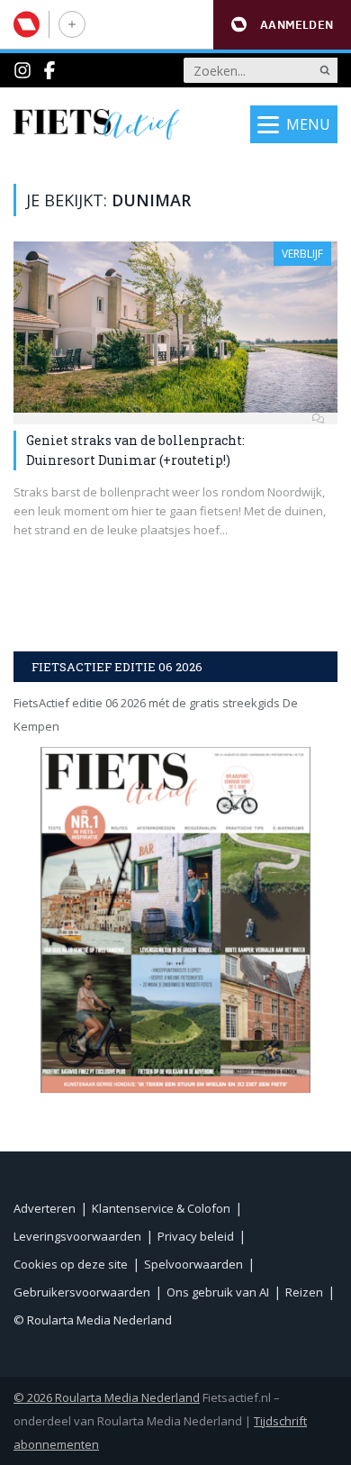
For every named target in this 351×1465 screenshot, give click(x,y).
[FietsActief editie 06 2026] (176, 919)
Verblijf (302, 253)
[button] (282, 25)
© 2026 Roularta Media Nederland (107, 1397)
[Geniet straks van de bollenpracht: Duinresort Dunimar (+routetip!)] (176, 327)
